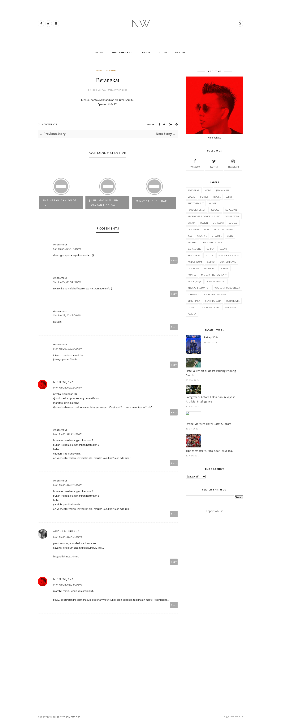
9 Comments (49, 124)
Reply (174, 260)
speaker (192, 242)
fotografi (194, 190)
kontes (192, 274)
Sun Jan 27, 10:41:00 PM (67, 315)
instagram (233, 167)
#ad (190, 235)
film (206, 229)
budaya (224, 268)
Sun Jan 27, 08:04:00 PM (67, 282)
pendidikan (194, 255)
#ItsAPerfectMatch (198, 287)
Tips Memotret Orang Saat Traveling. (209, 451)
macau (223, 248)
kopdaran (231, 209)
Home (99, 52)
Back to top (232, 717)
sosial (191, 196)
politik (209, 255)
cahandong (194, 248)
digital (192, 307)
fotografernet (196, 209)
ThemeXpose (71, 717)
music (230, 235)
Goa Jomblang (228, 261)
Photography (121, 52)
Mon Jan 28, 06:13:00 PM (67, 584)
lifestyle (217, 235)
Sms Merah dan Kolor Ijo (60, 202)
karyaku (213, 203)
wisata (191, 222)
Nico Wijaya (63, 382)
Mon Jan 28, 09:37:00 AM (67, 484)
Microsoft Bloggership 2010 (204, 216)
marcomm (230, 307)
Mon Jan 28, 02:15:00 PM (67, 536)
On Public (209, 268)
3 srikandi (193, 294)
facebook (195, 167)
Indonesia (193, 268)
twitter (214, 167)
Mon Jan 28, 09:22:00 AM (67, 434)
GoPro (211, 261)
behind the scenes (212, 242)
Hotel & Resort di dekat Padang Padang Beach (211, 373)
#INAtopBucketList (228, 255)
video (208, 190)
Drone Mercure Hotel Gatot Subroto (208, 424)
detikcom (218, 222)
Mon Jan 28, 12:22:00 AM (67, 348)
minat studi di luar (151, 201)
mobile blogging (108, 70)
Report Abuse (214, 511)
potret (204, 196)
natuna (192, 313)
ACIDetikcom (195, 261)
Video (163, 52)
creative (202, 235)
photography (196, 203)
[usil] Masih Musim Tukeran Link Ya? (104, 202)
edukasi (233, 222)
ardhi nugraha (66, 531)
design (204, 222)
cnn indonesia (213, 300)
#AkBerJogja (194, 281)
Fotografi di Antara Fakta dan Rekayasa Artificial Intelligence (210, 399)
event (229, 196)
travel (217, 196)
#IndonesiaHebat (216, 281)
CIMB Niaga (194, 300)
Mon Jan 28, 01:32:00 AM (67, 387)
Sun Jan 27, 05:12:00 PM (67, 248)
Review (180, 52)
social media (232, 216)
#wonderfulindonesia (227, 287)
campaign (193, 229)
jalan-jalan (222, 190)
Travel (145, 52)
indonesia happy (210, 307)
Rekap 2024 (211, 337)
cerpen (210, 248)
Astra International (215, 294)
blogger (215, 209)
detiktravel (233, 300)
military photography (214, 274)
